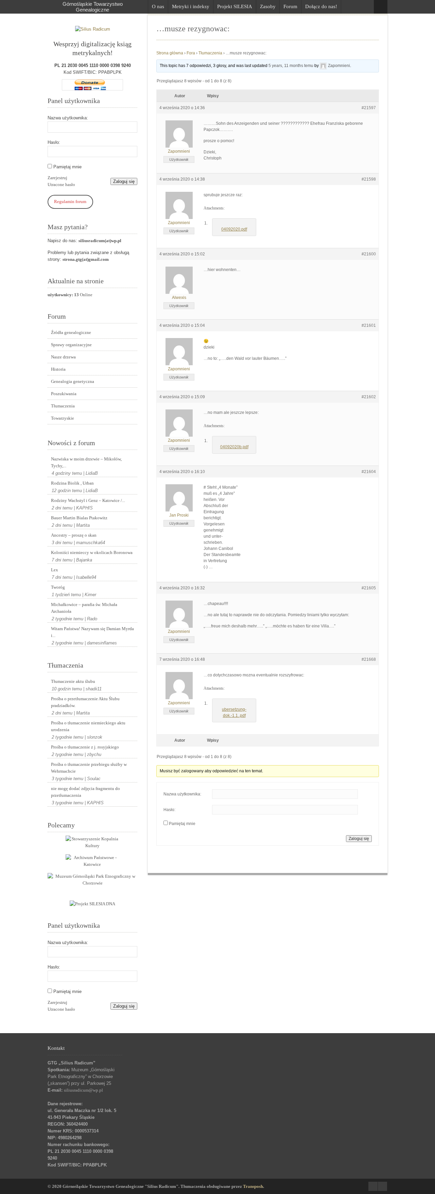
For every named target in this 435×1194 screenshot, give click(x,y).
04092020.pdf (234, 229)
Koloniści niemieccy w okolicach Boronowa (92, 552)
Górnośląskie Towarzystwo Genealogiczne (93, 7)
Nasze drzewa (63, 356)
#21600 (369, 254)
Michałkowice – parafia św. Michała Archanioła (84, 608)
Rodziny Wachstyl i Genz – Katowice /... (88, 500)
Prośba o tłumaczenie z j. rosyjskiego (85, 747)
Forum (290, 6)
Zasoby (268, 6)
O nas (158, 6)
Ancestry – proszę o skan (74, 535)
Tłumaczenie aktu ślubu (73, 681)
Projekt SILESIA (234, 6)
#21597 (369, 107)
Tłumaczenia (63, 405)
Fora (191, 53)
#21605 (369, 588)
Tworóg (58, 587)
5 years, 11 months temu (290, 65)
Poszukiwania (63, 393)
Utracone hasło (61, 184)
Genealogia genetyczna (72, 381)
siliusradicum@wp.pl (83, 1090)
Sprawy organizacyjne (71, 344)
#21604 (369, 471)
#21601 (369, 325)
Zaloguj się (124, 181)
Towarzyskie (62, 418)
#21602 (369, 396)
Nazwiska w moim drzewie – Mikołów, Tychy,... (86, 462)
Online (70, 294)
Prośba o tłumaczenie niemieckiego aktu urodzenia (88, 726)
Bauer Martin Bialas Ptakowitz (79, 517)
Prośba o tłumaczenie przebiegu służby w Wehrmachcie (89, 768)
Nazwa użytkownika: (68, 117)
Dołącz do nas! (321, 6)
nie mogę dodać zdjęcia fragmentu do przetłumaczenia (85, 792)
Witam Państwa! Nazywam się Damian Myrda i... (92, 632)
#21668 (369, 659)
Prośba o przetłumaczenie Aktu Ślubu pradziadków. (85, 702)
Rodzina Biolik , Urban (72, 483)
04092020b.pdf (234, 446)
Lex (54, 569)
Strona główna (169, 53)
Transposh (253, 1186)
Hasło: (54, 142)
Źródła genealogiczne (71, 332)
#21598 (369, 179)
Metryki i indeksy (190, 6)
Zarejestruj (57, 177)
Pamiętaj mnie (67, 166)
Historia (58, 369)
